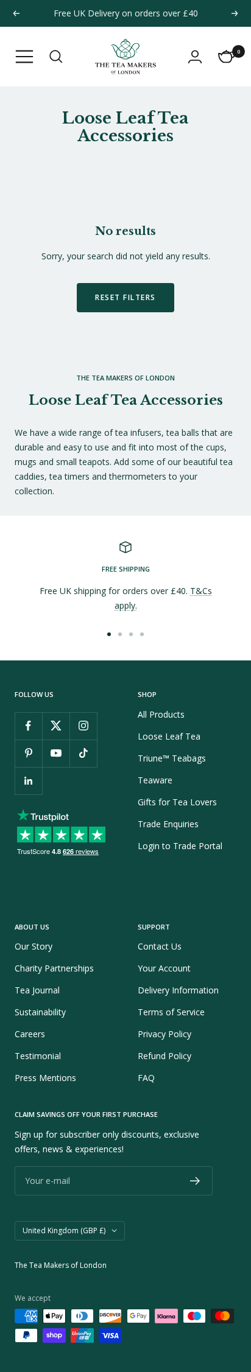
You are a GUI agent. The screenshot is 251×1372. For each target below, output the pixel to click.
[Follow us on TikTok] (83, 753)
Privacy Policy (164, 1034)
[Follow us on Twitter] (55, 726)
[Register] (195, 1181)
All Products (161, 714)
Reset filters (125, 297)
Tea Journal (37, 990)
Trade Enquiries (168, 824)
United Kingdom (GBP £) (64, 1230)
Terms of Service (171, 1012)
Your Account (164, 968)
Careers (30, 1034)
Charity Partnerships (54, 968)
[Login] (195, 56)
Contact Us (160, 946)
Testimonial (38, 1056)
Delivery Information (178, 990)
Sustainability (40, 1012)
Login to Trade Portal (180, 846)
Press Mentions (45, 1077)
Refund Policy (164, 1056)
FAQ (146, 1077)
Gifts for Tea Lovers (177, 802)
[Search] (56, 56)
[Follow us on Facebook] (28, 726)
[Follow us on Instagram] (83, 726)
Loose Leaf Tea (169, 736)
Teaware (155, 780)
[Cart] (226, 56)
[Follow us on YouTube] (55, 753)
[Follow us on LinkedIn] (28, 780)
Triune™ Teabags (172, 758)
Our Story (33, 946)
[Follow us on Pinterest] (28, 753)
